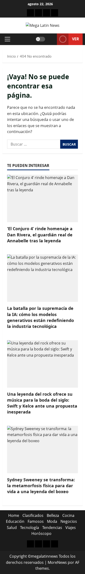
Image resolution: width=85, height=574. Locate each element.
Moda (52, 521)
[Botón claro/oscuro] (40, 39)
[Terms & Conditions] (30, 12)
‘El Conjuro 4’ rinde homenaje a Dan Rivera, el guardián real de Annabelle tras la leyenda (39, 234)
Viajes (70, 527)
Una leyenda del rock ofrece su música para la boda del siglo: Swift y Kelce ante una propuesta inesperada (42, 403)
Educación (15, 521)
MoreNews (57, 562)
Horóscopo (41, 533)
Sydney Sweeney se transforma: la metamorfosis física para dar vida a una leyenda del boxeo (41, 485)
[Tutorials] (54, 12)
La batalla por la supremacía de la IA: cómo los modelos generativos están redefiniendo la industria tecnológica (40, 317)
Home (13, 515)
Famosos (36, 521)
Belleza (53, 515)
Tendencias (52, 527)
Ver (75, 38)
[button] (7, 39)
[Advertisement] (46, 12)
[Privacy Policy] (38, 12)
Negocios (68, 521)
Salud (12, 527)
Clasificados (32, 515)
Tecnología (29, 527)
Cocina (68, 515)
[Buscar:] (33, 144)
